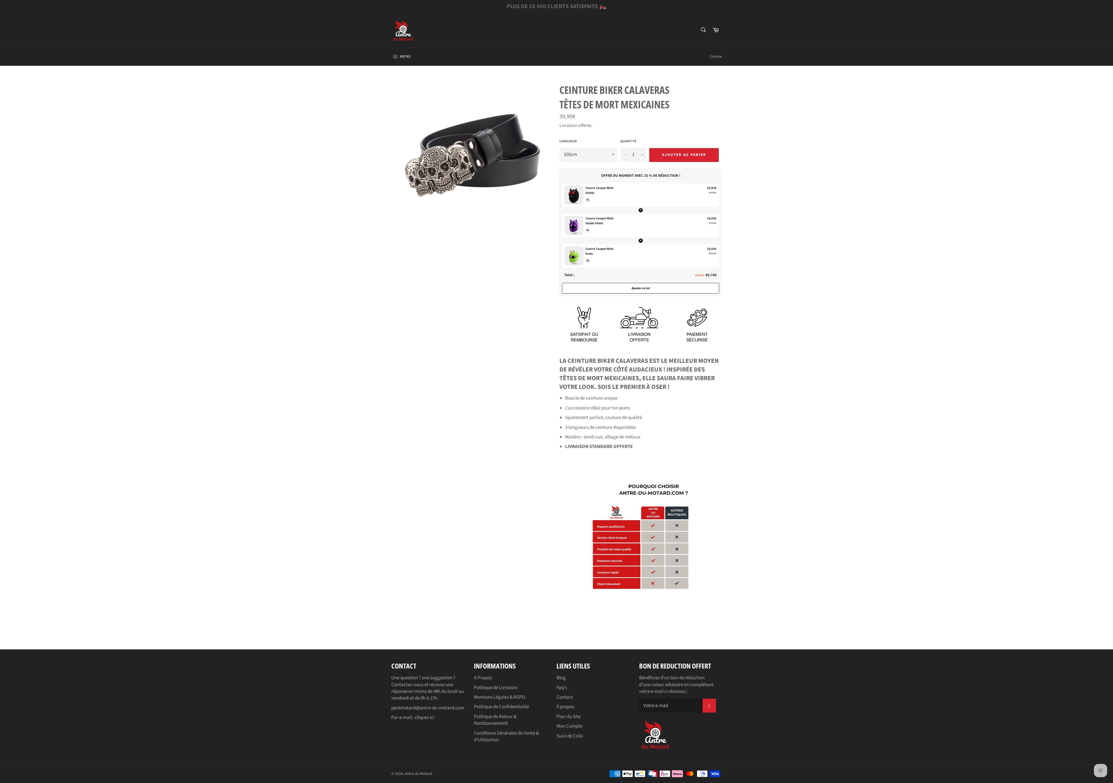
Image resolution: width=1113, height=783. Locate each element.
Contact (564, 697)
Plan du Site (568, 716)
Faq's (561, 687)
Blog (561, 677)
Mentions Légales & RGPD (499, 697)
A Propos (483, 677)
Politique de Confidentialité (501, 706)
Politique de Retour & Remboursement (495, 720)
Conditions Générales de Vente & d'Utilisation (506, 736)
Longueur (568, 141)
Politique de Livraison (495, 687)
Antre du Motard (418, 773)
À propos (565, 706)
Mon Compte (569, 726)
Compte (716, 56)
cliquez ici (424, 717)
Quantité (628, 141)
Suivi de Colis (569, 736)
